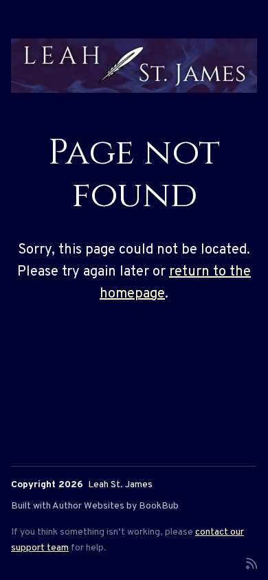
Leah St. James (120, 485)
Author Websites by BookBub (115, 506)
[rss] (251, 562)
